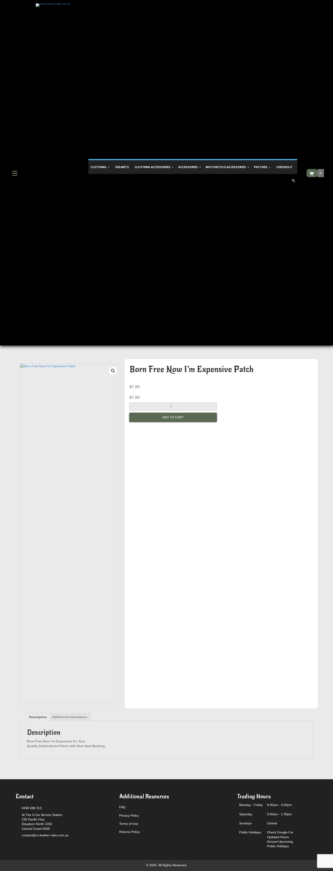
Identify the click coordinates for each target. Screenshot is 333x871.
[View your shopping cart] (312, 173)
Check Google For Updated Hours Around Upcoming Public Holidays (280, 839)
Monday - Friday (251, 805)
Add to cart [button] (173, 417)
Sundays (245, 823)
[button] (113, 371)
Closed (272, 823)
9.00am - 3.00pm (279, 805)
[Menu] (14, 173)
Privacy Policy (129, 815)
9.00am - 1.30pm (279, 814)
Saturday (245, 814)
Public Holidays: (250, 832)
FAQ (122, 807)
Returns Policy (129, 832)
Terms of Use (128, 823)
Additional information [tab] (69, 717)
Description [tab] (38, 717)
